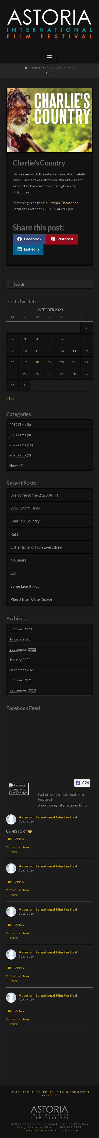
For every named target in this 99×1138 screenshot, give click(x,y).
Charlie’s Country (25, 521)
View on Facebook (17, 847)
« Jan (10, 398)
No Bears (18, 560)
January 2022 (19, 659)
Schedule (45, 1092)
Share (14, 851)
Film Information (73, 1092)
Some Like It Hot (24, 586)
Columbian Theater (58, 203)
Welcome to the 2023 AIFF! (34, 495)
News (14, 465)
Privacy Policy (32, 1130)
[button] (49, 57)
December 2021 (22, 670)
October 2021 (20, 680)
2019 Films (17, 424)
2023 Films (17, 455)
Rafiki (15, 534)
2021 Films (17, 435)
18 (37, 362)
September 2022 (22, 649)
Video (19, 839)
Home (15, 1092)
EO (13, 573)
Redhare (71, 1130)
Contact (49, 1095)
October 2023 (20, 629)
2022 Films (17, 445)
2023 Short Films (25, 508)
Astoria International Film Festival (48, 817)
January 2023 (19, 639)
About (28, 1092)
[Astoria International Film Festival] (19, 789)
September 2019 (22, 690)
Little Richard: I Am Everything (36, 547)
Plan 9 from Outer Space (31, 599)
